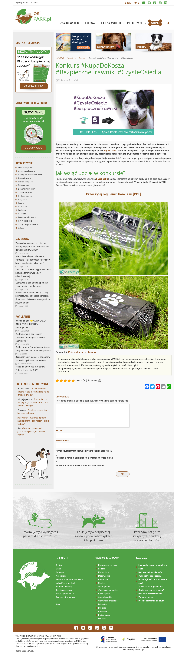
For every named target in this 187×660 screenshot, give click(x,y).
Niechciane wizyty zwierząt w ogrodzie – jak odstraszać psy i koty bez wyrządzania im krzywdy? (32, 259)
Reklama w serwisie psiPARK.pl (69, 579)
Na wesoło (22, 207)
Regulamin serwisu (64, 590)
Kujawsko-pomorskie (107, 565)
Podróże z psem (25, 196)
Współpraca (61, 576)
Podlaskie (102, 611)
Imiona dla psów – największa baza (152, 567)
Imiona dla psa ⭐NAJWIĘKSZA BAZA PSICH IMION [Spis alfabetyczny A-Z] (30, 324)
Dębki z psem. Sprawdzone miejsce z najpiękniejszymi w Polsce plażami (33, 349)
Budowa (90, 23)
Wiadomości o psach (27, 217)
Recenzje (22, 214)
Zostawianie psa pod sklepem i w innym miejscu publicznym (31, 284)
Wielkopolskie (104, 586)
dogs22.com (109, 150)
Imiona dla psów (25, 167)
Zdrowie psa (23, 185)
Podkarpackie (104, 615)
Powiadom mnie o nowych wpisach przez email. (80, 465)
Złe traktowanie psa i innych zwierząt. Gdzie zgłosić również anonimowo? (30, 337)
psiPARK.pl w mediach (65, 583)
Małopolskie (103, 572)
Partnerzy (60, 572)
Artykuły (21, 228)
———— (59, 601)
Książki (21, 203)
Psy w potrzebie (25, 221)
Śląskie (101, 583)
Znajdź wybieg (69, 23)
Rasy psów (23, 199)
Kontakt (59, 565)
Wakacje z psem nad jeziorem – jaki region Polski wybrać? (33, 420)
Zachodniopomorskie (108, 590)
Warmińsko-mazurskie (108, 601)
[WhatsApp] (169, 386)
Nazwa (59, 430)
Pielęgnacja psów (25, 182)
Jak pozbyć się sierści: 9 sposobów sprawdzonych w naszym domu (32, 359)
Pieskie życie (135, 23)
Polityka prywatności (65, 593)
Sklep (128, 3)
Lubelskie (102, 604)
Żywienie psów (24, 178)
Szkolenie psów (25, 192)
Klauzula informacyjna (65, 597)
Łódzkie (101, 569)
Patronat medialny (64, 586)
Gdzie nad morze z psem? (151, 590)
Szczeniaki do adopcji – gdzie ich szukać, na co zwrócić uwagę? (33, 391)
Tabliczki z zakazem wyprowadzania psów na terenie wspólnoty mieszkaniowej (33, 273)
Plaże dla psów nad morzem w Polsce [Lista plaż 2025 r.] (30, 368)
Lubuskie (102, 608)
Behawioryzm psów (26, 189)
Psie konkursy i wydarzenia (82, 352)
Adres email (62, 440)
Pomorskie (103, 579)
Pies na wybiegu (111, 23)
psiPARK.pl (23, 417)
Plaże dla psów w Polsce (150, 593)
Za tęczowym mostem (28, 224)
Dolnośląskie (104, 593)
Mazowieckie (104, 576)
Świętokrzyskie (105, 597)
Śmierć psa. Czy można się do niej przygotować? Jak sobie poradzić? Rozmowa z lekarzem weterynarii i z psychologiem (32, 297)
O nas (58, 569)
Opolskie (102, 618)
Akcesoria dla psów (26, 171)
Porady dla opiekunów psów (30, 175)
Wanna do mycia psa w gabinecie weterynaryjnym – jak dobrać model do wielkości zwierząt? (32, 246)
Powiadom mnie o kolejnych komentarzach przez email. (84, 458)
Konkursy (22, 210)
